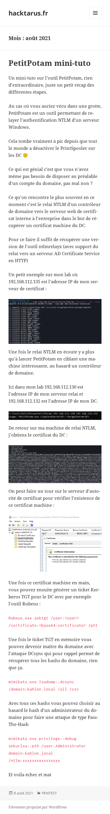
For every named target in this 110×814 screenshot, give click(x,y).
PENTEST (49, 793)
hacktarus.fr (28, 12)
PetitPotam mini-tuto (50, 63)
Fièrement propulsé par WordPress (38, 807)
